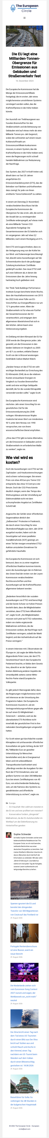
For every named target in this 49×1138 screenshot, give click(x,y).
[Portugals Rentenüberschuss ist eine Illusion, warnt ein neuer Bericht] (24, 940)
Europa (12, 803)
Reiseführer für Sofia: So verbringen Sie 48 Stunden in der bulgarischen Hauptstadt (23, 1101)
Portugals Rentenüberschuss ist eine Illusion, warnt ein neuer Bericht (23, 950)
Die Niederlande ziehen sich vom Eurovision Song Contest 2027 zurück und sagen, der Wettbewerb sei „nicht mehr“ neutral (23, 993)
